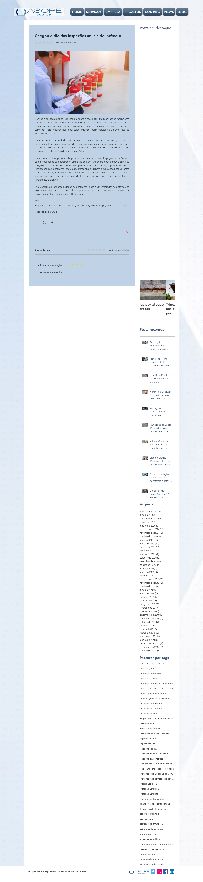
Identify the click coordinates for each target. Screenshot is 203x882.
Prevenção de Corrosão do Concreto (157, 773)
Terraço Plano (163, 803)
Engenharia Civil (43, 205)
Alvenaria (144, 663)
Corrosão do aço (148, 713)
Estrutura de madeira (150, 728)
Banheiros (167, 663)
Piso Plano (145, 768)
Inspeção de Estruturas (47, 211)
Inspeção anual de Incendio (113, 205)
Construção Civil (148, 688)
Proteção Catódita (149, 793)
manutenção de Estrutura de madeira (157, 844)
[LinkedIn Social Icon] (172, 871)
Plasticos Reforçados (163, 768)
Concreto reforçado (150, 683)
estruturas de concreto (151, 828)
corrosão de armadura (151, 823)
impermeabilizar (148, 834)
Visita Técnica (156, 808)
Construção (167, 683)
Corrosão (164, 698)
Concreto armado (149, 678)
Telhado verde (147, 803)
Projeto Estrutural (148, 783)
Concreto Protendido (150, 673)
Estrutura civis (147, 723)
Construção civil (89, 205)
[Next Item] (169, 290)
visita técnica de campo (152, 863)
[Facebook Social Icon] (165, 871)
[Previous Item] (144, 290)
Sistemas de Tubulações (152, 798)
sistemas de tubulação (151, 859)
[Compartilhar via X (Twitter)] (44, 222)
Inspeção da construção (66, 205)
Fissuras (165, 733)
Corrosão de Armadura (151, 703)
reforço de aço (147, 853)
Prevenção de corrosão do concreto (157, 778)
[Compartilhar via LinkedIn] (51, 222)
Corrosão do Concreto (151, 708)
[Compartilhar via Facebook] (36, 222)
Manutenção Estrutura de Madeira (157, 763)
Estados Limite (165, 718)
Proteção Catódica (149, 788)
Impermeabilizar (148, 743)
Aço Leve (155, 663)
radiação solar (158, 848)
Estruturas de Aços (149, 733)
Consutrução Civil (148, 698)
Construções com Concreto (154, 693)
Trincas (143, 808)
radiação (144, 848)
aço (166, 808)
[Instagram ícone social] (159, 871)
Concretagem (147, 668)
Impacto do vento (149, 738)
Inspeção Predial (148, 748)
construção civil (148, 818)
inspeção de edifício (150, 838)
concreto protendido (150, 813)
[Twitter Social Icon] (153, 871)
